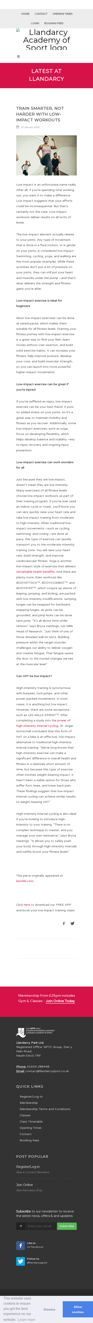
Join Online (24, 1185)
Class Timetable (31, 1121)
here (27, 905)
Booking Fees (29, 1140)
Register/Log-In (31, 1096)
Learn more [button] (26, 1319)
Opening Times (62, 13)
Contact (41, 13)
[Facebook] (20, 1245)
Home (25, 13)
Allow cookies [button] (78, 1309)
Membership (29, 1103)
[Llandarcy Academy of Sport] (46, 39)
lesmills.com (25, 881)
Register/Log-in (28, 1167)
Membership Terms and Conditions (45, 1109)
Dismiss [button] (49, 1309)
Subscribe (67, 1226)
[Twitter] (20, 1261)
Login (35, 23)
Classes (25, 1115)
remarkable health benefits (35, 572)
